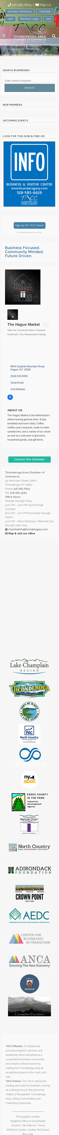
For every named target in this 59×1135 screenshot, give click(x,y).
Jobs (10, 18)
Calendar (45, 11)
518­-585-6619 (22, 488)
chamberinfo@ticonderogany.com (28, 529)
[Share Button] (45, 324)
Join (48, 18)
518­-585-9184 (18, 492)
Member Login (29, 18)
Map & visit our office (21, 533)
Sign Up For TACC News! (29, 225)
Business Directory (20, 11)
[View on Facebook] (10, 399)
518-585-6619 (21, 5)
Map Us (45, 5)
